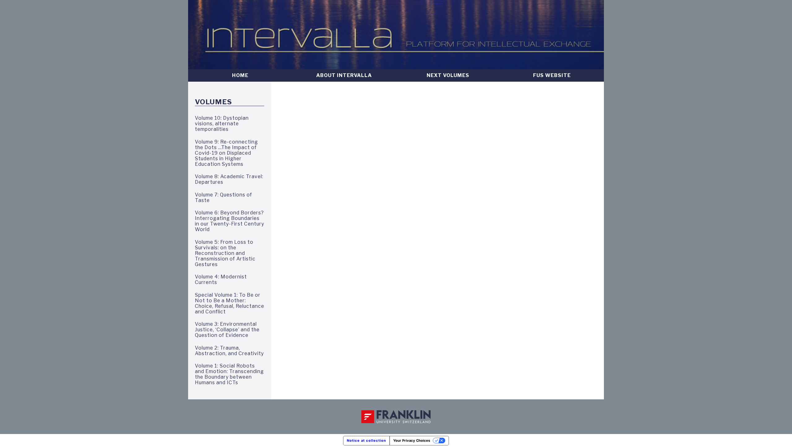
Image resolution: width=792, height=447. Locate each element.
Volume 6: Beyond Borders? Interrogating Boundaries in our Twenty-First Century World (229, 221)
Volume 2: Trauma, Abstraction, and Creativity (229, 350)
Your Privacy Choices (411, 440)
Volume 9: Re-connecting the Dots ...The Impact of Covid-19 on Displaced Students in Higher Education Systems (226, 153)
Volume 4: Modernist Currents (221, 279)
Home (240, 75)
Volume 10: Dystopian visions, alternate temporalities (222, 123)
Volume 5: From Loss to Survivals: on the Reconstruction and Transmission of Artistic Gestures (225, 253)
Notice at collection (366, 440)
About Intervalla (344, 75)
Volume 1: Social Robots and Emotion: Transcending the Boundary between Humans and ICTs (229, 374)
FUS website (552, 75)
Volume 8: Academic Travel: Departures (229, 179)
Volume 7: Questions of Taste (223, 197)
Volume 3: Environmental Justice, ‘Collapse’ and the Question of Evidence (227, 329)
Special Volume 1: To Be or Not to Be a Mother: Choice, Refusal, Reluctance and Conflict (229, 303)
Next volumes (448, 75)
